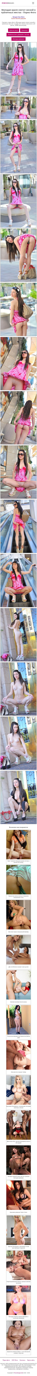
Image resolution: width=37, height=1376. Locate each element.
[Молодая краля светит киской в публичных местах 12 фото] (18, 634)
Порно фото (6, 1360)
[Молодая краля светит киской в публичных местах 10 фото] (18, 526)
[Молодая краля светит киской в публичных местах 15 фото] (18, 797)
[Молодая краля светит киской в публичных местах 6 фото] (18, 309)
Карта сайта (30, 1360)
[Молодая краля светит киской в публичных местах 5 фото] (18, 255)
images (8, 3)
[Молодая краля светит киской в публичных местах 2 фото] (18, 108)
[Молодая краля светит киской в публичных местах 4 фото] (18, 200)
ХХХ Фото (15, 1360)
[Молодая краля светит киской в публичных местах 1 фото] (18, 68)
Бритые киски (14, 30)
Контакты (22, 1360)
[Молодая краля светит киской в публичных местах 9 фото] (18, 472)
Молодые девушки (18, 39)
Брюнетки (24, 30)
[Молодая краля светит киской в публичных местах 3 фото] (18, 146)
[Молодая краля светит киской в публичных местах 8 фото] (18, 417)
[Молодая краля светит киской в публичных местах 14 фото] (18, 743)
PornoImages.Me (18, 1373)
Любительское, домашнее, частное (18, 34)
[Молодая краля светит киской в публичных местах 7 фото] (18, 363)
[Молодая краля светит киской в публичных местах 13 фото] (18, 689)
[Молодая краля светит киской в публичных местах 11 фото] (18, 580)
